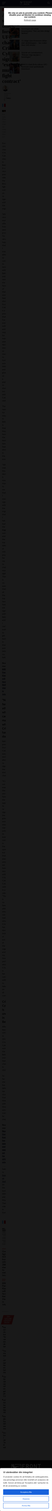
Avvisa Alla (26, 1506)
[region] (26, 1489)
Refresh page (30, 20)
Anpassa (26, 1499)
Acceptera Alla (26, 1492)
